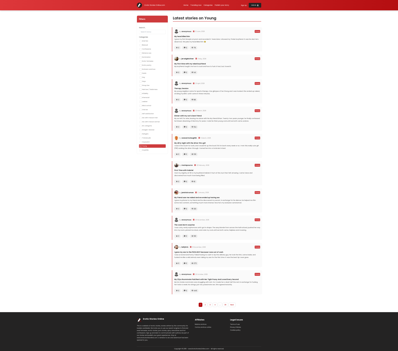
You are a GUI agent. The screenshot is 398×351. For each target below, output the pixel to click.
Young (257, 31)
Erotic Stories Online (153, 318)
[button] (208, 5)
